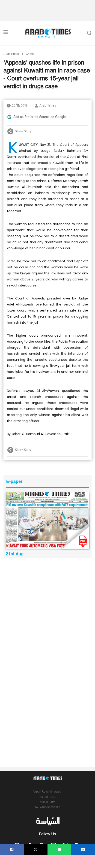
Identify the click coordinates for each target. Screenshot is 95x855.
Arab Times (11, 53)
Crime (30, 53)
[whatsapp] (59, 849)
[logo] (47, 33)
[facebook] (12, 849)
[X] (35, 849)
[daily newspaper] (47, 520)
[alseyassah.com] (47, 821)
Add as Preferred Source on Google (39, 117)
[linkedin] (83, 849)
